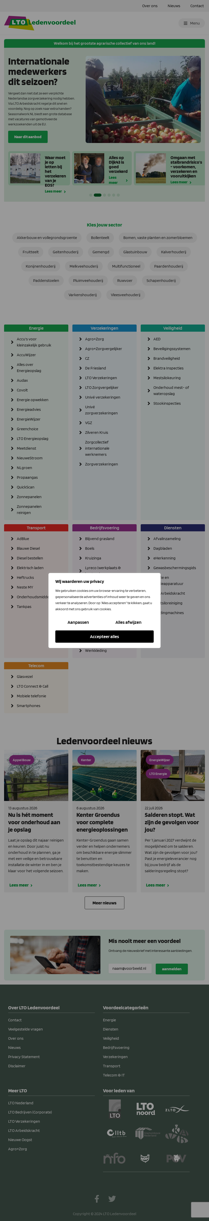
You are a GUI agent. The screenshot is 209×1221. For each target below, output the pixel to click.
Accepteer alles (104, 636)
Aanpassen (78, 622)
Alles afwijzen (128, 622)
